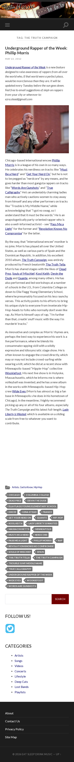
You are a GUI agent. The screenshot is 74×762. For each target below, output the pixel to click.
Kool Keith (43, 273)
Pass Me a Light (18, 540)
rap (60, 540)
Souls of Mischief (23, 273)
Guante (23, 278)
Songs (18, 660)
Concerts (20, 671)
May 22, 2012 (13, 58)
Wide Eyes (19, 391)
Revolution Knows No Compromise (31, 546)
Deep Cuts (21, 681)
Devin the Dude (36, 500)
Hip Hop (38, 487)
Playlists (20, 692)
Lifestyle (20, 676)
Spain (40, 551)
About (9, 713)
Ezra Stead (29, 512)
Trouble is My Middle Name (25, 563)
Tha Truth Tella (55, 264)
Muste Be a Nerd (19, 534)
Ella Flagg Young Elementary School (32, 506)
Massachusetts (19, 529)
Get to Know (26, 487)
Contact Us (12, 721)
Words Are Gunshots (25, 187)
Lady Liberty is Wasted (42, 523)
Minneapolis (43, 529)
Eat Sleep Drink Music (37, 754)
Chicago (14, 494)
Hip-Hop (58, 517)
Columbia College (37, 494)
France (47, 512)
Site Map (11, 737)
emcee (12, 512)
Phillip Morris (43, 540)
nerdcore (41, 534)
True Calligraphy (20, 569)
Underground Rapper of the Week (25, 67)
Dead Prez (15, 500)
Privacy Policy (14, 729)
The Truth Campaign (34, 260)
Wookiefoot (13, 373)
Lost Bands (22, 686)
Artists (15, 487)
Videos (19, 666)
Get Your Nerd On (38, 174)
